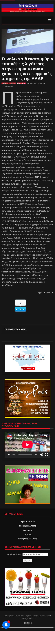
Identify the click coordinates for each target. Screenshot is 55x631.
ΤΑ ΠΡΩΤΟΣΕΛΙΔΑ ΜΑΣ (16, 329)
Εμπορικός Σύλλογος (27, 539)
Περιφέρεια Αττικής (27, 526)
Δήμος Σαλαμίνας (27, 521)
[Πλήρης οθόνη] (46, 454)
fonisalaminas (7, 86)
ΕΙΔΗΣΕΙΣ (5, 83)
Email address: (14, 554)
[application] (27, 445)
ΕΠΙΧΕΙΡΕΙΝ (21, 83)
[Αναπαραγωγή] (8, 454)
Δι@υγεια (27, 530)
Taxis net (27, 534)
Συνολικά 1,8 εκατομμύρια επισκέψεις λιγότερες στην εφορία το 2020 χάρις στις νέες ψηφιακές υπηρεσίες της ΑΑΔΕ (27, 68)
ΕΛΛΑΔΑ (13, 83)
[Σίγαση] (41, 454)
